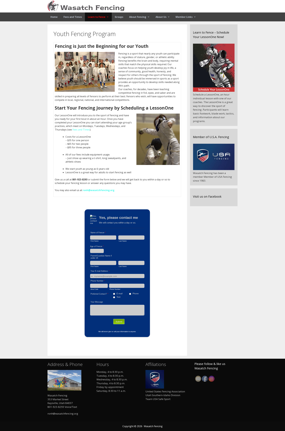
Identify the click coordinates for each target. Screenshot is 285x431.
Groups (119, 17)
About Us (161, 17)
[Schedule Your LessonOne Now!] (214, 90)
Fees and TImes (81, 129)
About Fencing (137, 17)
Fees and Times (73, 17)
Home (54, 17)
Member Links (184, 17)
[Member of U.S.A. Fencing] (214, 169)
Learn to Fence (96, 17)
